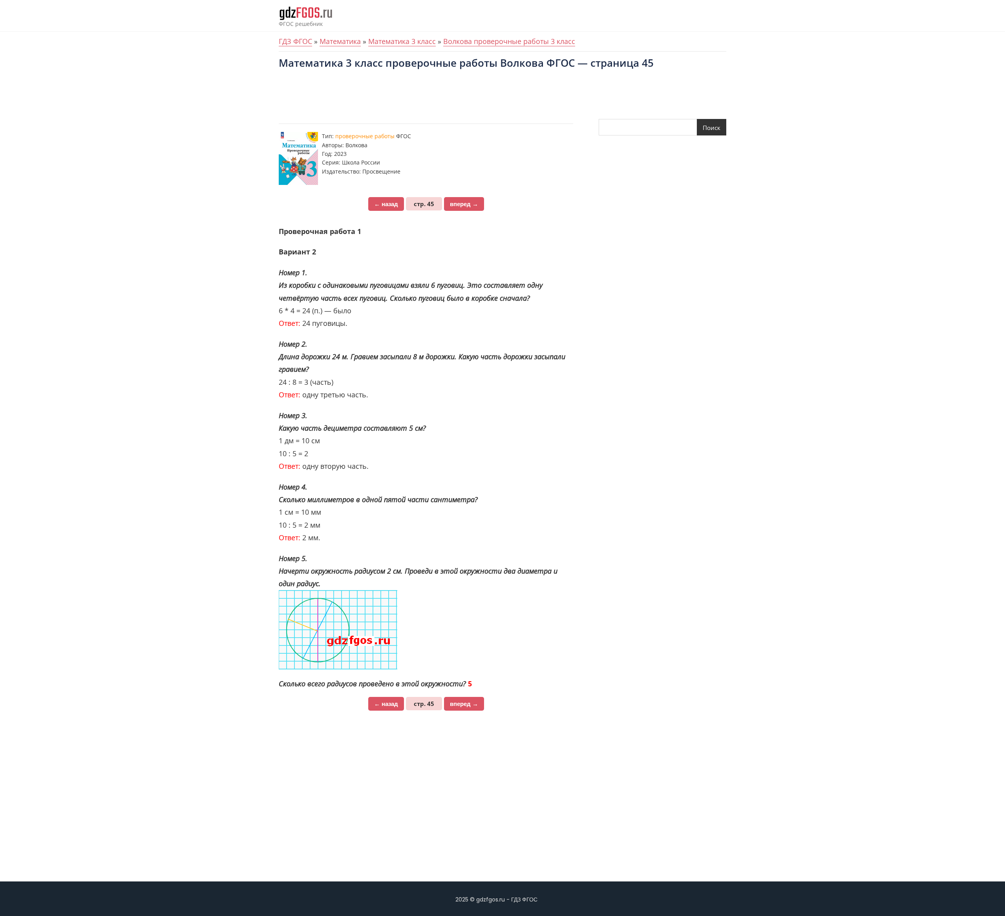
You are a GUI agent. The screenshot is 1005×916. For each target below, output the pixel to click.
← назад (386, 204)
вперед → (464, 204)
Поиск (711, 128)
